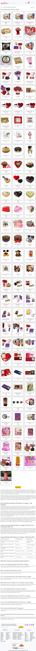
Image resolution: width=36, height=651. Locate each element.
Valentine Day (15, 633)
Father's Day (14, 635)
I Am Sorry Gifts (20, 632)
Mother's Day (15, 634)
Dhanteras (26, 641)
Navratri (31, 634)
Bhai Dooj (26, 634)
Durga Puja (31, 633)
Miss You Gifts (19, 635)
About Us (2, 632)
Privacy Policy (8, 635)
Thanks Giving (20, 633)
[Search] (19, 3)
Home (2, 7)
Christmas (26, 635)
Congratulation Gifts (20, 634)
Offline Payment (3, 641)
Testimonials (8, 632)
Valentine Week (15, 632)
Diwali (26, 633)
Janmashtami (32, 632)
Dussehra (31, 635)
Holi (30, 641)
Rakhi (25, 632)
